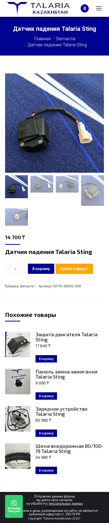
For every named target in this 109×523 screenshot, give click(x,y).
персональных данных (66, 503)
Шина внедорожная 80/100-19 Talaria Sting (69, 448)
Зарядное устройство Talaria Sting (61, 411)
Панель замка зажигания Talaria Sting (66, 374)
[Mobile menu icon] (99, 8)
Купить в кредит (74, 269)
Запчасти (27, 286)
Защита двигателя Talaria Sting (66, 337)
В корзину (41, 269)
